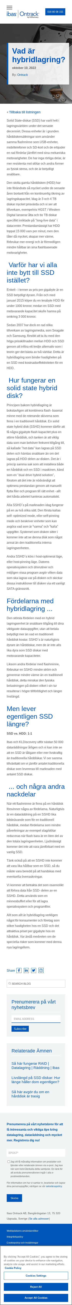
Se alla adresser (39, 1218)
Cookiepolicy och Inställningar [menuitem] (22, 1242)
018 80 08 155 (55, 11)
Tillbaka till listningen (24, 112)
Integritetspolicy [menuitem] (15, 1236)
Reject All (36, 1286)
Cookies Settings (36, 1275)
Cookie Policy (13, 1268)
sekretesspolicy (54, 1186)
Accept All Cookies (36, 1297)
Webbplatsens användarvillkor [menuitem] (22, 1231)
